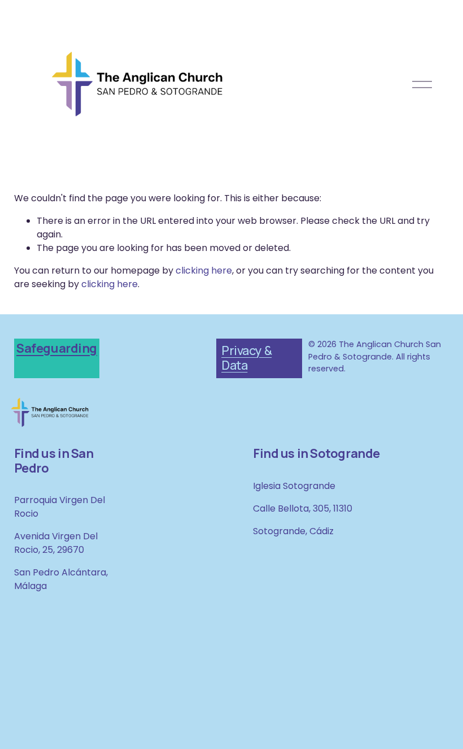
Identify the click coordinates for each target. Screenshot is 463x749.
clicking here (204, 270)
